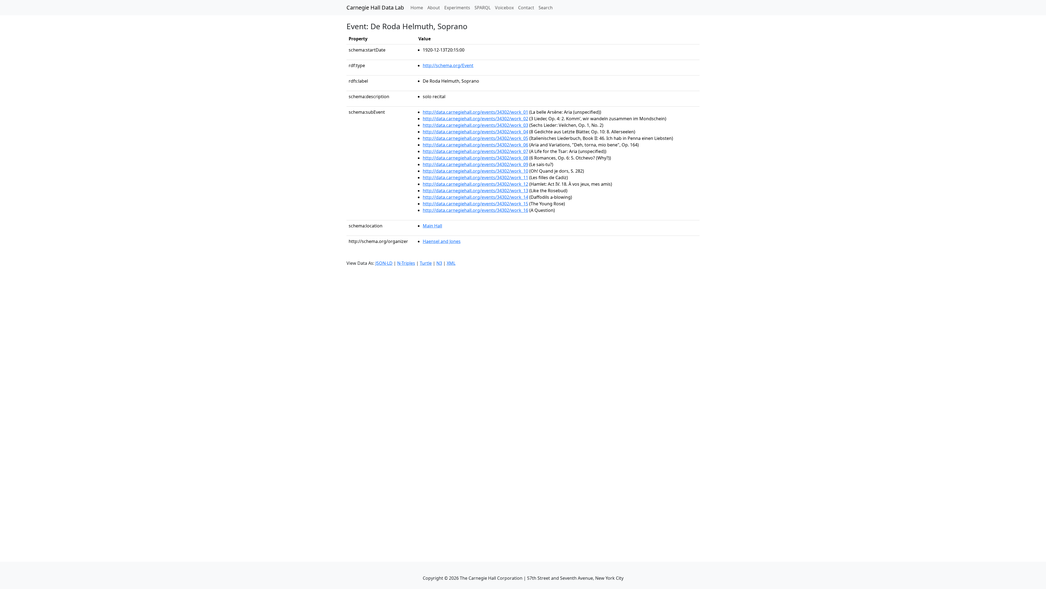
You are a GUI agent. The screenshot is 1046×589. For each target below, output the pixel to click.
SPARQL (483, 8)
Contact (526, 8)
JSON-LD (384, 263)
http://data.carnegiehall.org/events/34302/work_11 (475, 178)
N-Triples (406, 263)
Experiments (457, 8)
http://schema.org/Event (448, 65)
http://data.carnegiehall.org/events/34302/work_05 (475, 138)
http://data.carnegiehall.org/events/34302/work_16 (475, 210)
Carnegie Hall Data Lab (375, 7)
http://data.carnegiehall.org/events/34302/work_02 (475, 119)
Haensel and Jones (442, 241)
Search (546, 8)
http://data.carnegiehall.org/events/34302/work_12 (475, 184)
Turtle (426, 263)
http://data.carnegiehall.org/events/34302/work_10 (475, 171)
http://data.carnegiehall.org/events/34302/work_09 (475, 164)
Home (418, 7)
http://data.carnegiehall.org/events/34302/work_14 (475, 197)
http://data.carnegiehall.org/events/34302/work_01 (475, 112)
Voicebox (504, 8)
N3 (439, 263)
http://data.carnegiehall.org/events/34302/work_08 (475, 158)
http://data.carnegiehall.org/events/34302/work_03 (475, 125)
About (433, 8)
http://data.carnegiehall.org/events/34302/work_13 (475, 191)
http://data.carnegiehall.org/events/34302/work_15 (475, 204)
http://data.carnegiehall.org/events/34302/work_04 (475, 132)
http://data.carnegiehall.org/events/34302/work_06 (475, 145)
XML (451, 263)
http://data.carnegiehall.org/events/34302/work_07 (475, 151)
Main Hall (432, 226)
